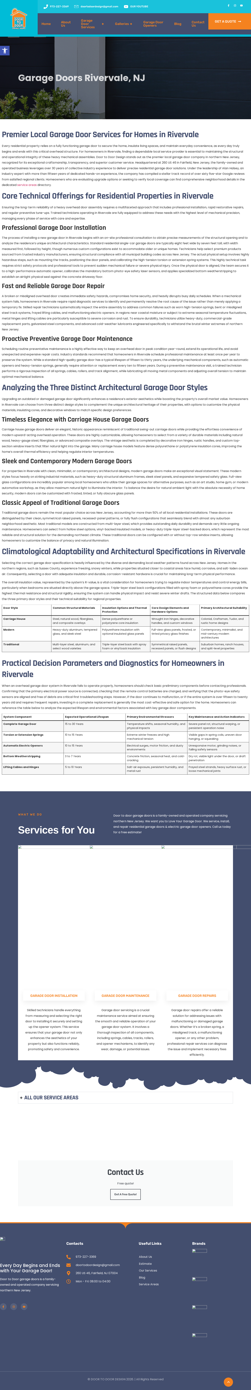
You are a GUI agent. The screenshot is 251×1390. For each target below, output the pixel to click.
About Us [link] (66, 24)
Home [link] (46, 24)
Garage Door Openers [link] (153, 24)
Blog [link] (177, 24)
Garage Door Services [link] (92, 24)
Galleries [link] (123, 24)
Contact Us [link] (198, 24)
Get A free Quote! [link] (125, 1194)
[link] (5, 50)
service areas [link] (27, 185)
